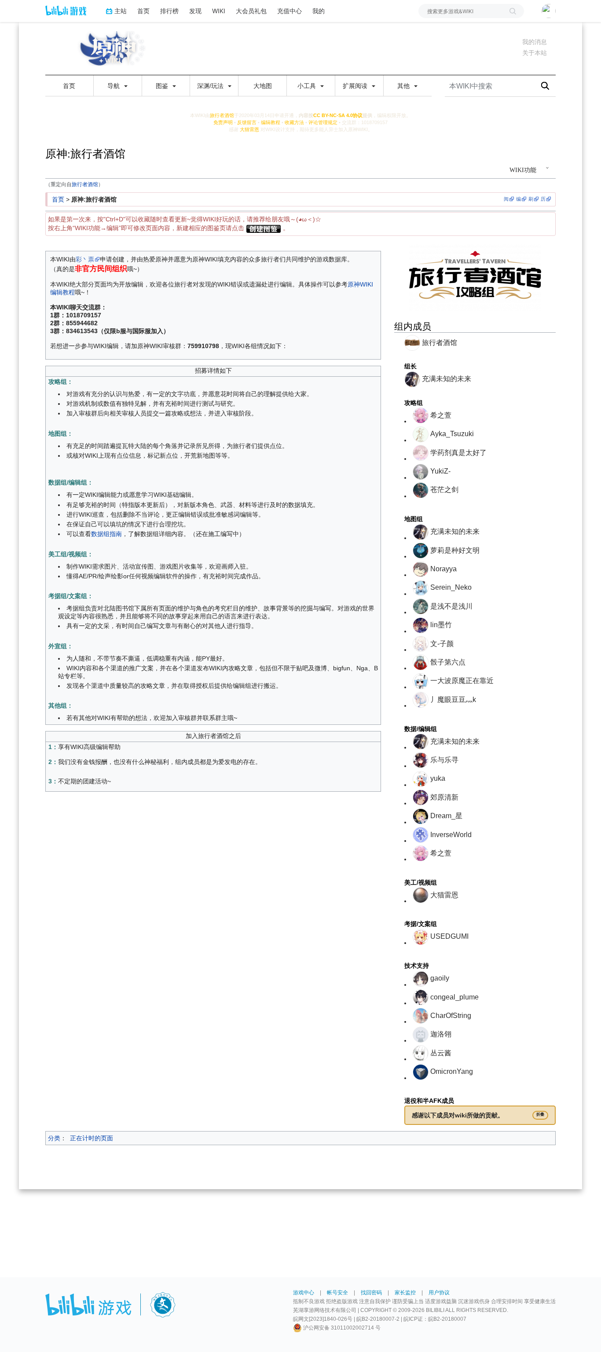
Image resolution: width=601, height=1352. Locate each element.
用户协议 (439, 1293)
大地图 (262, 85)
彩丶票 (85, 259)
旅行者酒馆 (85, 184)
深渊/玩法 (211, 85)
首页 (143, 11)
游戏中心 (303, 1293)
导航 (114, 85)
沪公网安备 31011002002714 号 (341, 1328)
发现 (195, 11)
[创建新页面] (263, 227)
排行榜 (169, 11)
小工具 (307, 85)
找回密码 (371, 1293)
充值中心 (289, 11)
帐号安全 (337, 1293)
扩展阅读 (356, 85)
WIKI (218, 11)
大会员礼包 (251, 11)
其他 (404, 85)
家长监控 (405, 1293)
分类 (54, 1138)
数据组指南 (106, 533)
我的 (318, 11)
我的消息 (534, 41)
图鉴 (163, 85)
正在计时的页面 (91, 1138)
